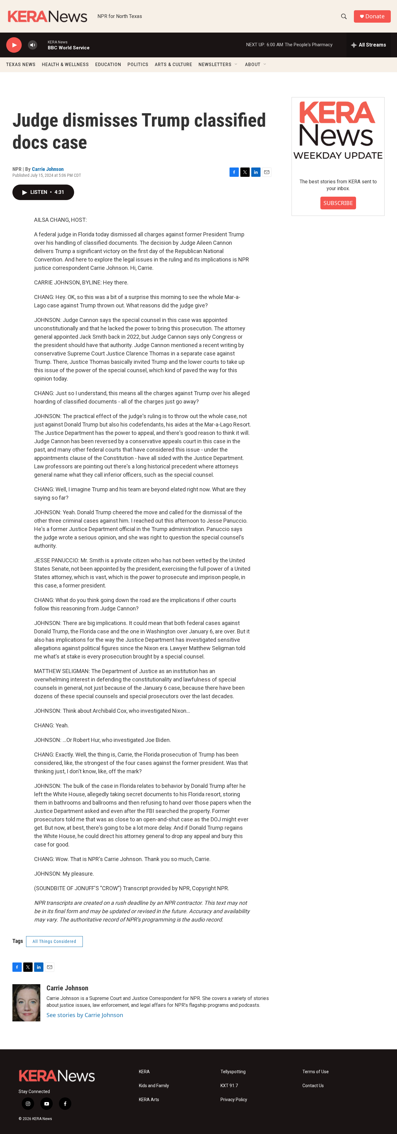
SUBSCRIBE (338, 203)
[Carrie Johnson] (26, 1002)
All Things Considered (54, 941)
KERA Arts (149, 1099)
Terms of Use (315, 1071)
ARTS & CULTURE (173, 64)
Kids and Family (154, 1085)
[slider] (42, 45)
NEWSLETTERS (215, 64)
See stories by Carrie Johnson (85, 1015)
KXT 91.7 (229, 1085)
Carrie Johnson (48, 169)
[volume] (32, 45)
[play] (14, 45)
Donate (375, 16)
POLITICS (138, 64)
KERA (144, 1071)
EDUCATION (108, 64)
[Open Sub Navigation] (236, 64)
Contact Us (313, 1085)
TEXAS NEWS (21, 64)
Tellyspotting (233, 1071)
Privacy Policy (234, 1099)
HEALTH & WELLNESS (65, 64)
